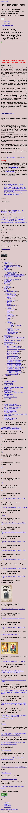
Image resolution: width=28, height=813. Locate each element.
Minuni (8, 311)
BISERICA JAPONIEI (12, 356)
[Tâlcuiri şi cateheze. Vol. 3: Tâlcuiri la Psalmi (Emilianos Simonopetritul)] (14, 759)
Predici (8, 319)
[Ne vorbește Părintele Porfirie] (9, 779)
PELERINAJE (7, 336)
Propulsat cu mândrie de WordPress (9, 809)
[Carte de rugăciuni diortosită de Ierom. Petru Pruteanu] (14, 788)
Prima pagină (7, 21)
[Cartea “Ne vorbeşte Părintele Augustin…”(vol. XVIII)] (14, 577)
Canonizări (9, 298)
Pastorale (9, 316)
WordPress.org (7, 807)
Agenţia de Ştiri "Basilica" (10, 381)
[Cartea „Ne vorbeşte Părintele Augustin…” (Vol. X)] (14, 507)
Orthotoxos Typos (8, 388)
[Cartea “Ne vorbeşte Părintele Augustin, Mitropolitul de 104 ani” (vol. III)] (1, 452)
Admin (19, 211)
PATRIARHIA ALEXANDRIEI (15, 360)
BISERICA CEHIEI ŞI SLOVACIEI (16, 349)
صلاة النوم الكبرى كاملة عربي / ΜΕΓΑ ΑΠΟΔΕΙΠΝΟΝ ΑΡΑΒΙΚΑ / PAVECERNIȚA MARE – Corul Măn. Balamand (14, 221)
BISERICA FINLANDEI (13, 354)
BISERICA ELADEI (12, 353)
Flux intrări (6, 804)
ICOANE (6, 290)
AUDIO (6, 270)
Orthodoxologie (8, 415)
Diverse (13, 210)
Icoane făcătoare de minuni (10, 291)
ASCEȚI (6, 268)
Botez (8, 297)
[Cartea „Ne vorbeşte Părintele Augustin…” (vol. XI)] (3, 515)
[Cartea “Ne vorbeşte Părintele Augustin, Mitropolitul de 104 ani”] (1, 444)
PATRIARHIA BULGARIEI (14, 363)
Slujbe (11, 326)
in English (9, 307)
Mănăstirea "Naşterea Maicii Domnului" (13, 387)
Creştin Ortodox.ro (8, 384)
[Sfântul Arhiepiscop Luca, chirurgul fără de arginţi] (14, 767)
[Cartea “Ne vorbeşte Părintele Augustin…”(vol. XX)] (14, 610)
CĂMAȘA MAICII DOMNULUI (12, 276)
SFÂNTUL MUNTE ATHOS (14, 372)
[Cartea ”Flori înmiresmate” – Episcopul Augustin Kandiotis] (14, 681)
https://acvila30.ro (11, 157)
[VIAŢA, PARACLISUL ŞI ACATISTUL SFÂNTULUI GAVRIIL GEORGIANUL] (14, 428)
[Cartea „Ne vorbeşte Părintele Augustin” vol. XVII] (14, 568)
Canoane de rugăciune (15, 325)
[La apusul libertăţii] (6, 750)
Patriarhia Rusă (7, 417)
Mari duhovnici (10, 310)
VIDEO (6, 375)
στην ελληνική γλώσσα (12, 332)
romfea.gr (22, 157)
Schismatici (9, 328)
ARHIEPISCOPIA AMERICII (11, 265)
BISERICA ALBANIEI (13, 347)
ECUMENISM (7, 286)
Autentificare (4, 796)
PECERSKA (7, 335)
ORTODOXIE (7, 293)
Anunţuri (6, 262)
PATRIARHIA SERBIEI (13, 371)
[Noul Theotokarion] (6, 773)
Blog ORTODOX (8, 412)
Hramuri (9, 304)
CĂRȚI (6, 277)
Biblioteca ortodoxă (8, 383)
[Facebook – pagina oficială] (5, 249)
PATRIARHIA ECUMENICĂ (14, 364)
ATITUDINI (7, 269)
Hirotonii (9, 303)
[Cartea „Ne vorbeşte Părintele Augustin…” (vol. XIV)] (14, 542)
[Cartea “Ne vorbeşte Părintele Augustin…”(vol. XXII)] (14, 628)
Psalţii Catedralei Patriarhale (11, 418)
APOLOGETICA (8, 263)
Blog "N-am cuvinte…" (9, 410)
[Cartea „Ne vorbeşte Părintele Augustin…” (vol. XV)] (14, 551)
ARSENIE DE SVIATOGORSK (12, 266)
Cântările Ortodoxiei (12, 272)
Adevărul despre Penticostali (11, 408)
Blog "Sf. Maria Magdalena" (11, 411)
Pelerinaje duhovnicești (9, 391)
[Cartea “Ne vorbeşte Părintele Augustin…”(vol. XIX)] (6, 601)
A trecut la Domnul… (12, 294)
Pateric (8, 318)
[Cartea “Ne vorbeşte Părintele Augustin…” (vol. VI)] (1, 475)
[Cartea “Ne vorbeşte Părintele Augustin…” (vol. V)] (1, 467)
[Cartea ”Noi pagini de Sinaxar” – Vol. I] (11, 634)
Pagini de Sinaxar (11, 315)
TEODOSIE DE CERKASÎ (11, 374)
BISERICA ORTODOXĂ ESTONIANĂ (14, 275)
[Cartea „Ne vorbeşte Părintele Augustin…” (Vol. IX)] (14, 499)
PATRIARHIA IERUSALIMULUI (15, 367)
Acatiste (12, 323)
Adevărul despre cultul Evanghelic (12, 405)
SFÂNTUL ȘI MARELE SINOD (12, 340)
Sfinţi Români (7, 398)
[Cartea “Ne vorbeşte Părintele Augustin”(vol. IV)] (1, 459)
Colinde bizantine (11, 273)
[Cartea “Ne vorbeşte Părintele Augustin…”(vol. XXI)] (14, 619)
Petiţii (8, 284)
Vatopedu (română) (8, 419)
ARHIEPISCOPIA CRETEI (14, 346)
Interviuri (9, 308)
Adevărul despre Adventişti (10, 404)
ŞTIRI (5, 344)
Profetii (8, 321)
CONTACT (7, 23)
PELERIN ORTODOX (13, 5)
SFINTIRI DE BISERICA (10, 343)
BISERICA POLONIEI (13, 357)
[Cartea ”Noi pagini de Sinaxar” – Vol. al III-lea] (13, 661)
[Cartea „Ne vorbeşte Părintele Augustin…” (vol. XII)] (14, 524)
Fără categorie (7, 287)
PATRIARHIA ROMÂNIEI (14, 370)
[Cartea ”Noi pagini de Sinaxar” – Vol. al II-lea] (9, 653)
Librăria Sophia (7, 385)
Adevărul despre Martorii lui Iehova (12, 407)
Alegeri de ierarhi (11, 296)
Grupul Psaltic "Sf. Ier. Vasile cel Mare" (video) (15, 414)
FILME (5, 289)
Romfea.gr (6, 395)
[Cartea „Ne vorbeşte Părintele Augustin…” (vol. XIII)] (14, 533)
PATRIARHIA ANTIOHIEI (14, 361)
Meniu (2, 19)
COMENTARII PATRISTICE (11, 279)
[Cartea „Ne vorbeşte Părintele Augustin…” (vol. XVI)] (14, 560)
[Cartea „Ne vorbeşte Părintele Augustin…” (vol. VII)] (1, 483)
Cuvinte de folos (11, 300)
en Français (9, 301)
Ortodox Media (7, 390)
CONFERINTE (8, 280)
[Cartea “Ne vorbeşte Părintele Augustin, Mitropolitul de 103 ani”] (1, 436)
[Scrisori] (3, 724)
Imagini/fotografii (11, 305)
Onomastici (9, 314)
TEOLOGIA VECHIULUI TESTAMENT (13, 330)
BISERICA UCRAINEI (13, 358)
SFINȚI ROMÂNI (8, 342)
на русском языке (11, 333)
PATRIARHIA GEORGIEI (14, 365)
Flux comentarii (7, 805)
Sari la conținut (4, 1)
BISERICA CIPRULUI (13, 351)
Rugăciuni (9, 322)
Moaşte (8, 312)
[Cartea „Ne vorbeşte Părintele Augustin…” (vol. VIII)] (1, 490)
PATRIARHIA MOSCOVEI (14, 368)
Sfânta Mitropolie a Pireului (10, 397)
